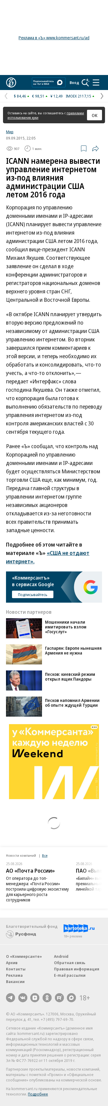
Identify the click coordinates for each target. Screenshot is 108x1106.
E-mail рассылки (70, 975)
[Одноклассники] (47, 997)
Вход (74, 82)
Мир (10, 131)
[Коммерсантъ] (11, 82)
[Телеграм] (10, 997)
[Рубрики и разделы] (96, 82)
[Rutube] (59, 997)
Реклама (14, 975)
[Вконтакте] (22, 997)
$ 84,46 (20, 96)
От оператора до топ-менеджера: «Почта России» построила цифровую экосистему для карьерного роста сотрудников (37, 889)
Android (61, 956)
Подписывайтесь (32, 594)
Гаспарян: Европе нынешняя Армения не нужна (73, 650)
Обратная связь (69, 962)
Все (44, 855)
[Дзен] (34, 997)
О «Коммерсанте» (24, 956)
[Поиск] (85, 82)
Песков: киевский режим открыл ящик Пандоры (70, 676)
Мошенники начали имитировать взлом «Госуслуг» (65, 626)
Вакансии (15, 981)
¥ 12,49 (56, 96)
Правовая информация (76, 969)
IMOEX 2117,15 (78, 96)
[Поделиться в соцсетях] (95, 148)
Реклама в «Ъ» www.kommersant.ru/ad (54, 37)
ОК (95, 115)
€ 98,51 (38, 96)
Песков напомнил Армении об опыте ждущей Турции (72, 702)
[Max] (71, 997)
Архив (11, 962)
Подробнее (38, 1094)
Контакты (16, 969)
